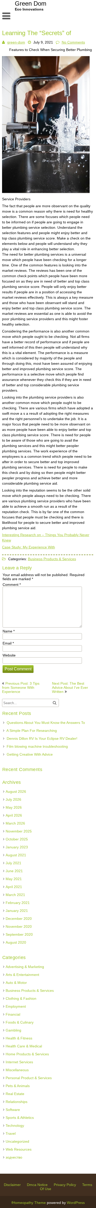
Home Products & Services (27, 1054)
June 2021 (14, 871)
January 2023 (17, 847)
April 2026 (14, 815)
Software (13, 1110)
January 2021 (17, 911)
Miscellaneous (17, 1070)
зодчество (14, 1157)
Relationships (16, 1102)
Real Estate (15, 1094)
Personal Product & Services (29, 1078)
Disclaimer (12, 1185)
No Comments (73, 42)
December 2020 (19, 919)
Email (8, 643)
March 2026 (15, 823)
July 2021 (13, 863)
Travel (11, 1133)
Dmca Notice (37, 1185)
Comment (12, 584)
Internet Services (19, 1062)
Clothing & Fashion (21, 998)
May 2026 (14, 807)
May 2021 (14, 879)
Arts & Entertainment (22, 975)
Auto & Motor (16, 983)
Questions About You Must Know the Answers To (46, 723)
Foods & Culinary (20, 1022)
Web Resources (18, 1149)
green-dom (16, 42)
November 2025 (19, 831)
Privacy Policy (65, 1185)
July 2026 (13, 799)
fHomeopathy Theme (29, 1203)
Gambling (13, 1030)
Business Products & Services (52, 559)
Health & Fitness (19, 1038)
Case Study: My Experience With (28, 547)
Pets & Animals (18, 1086)
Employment (16, 1006)
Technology (15, 1125)
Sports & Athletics (20, 1118)
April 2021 (14, 887)
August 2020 (16, 942)
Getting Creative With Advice (30, 754)
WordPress (76, 1203)
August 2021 (16, 855)
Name (9, 631)
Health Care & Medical (24, 1046)
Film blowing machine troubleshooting (37, 746)
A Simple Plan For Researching (31, 730)
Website (9, 655)
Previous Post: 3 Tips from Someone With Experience (20, 687)
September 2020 (19, 934)
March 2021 (15, 895)
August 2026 (16, 791)
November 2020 (19, 926)
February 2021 (18, 903)
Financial (13, 1014)
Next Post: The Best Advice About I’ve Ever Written (70, 687)
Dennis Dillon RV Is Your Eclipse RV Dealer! (42, 738)
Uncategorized (17, 1141)
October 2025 (17, 839)
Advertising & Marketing (25, 967)
